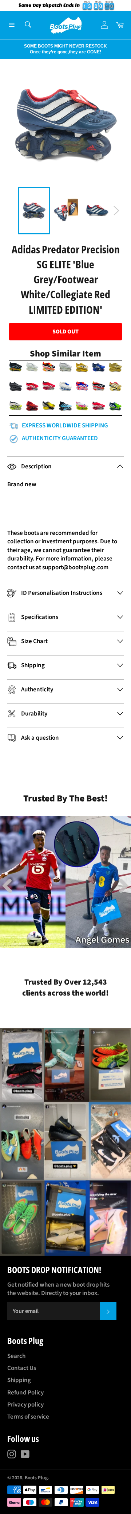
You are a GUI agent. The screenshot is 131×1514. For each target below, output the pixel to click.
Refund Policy (25, 1392)
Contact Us (21, 1368)
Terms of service (28, 1416)
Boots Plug (36, 1477)
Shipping (19, 1380)
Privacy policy (25, 1404)
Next (3, 49)
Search (16, 1356)
